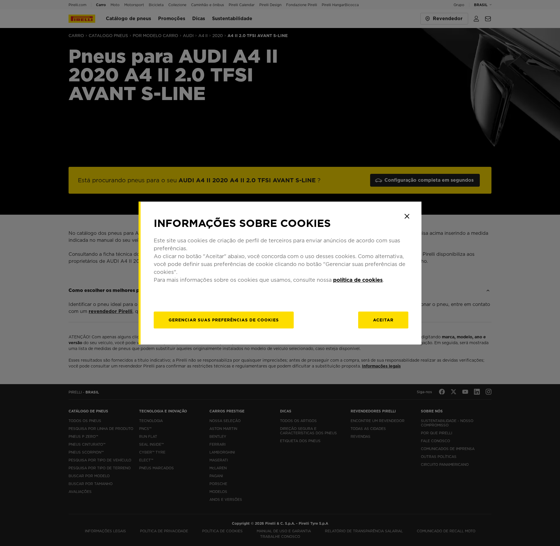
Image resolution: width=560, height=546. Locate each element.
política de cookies (358, 280)
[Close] (407, 216)
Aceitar (383, 320)
